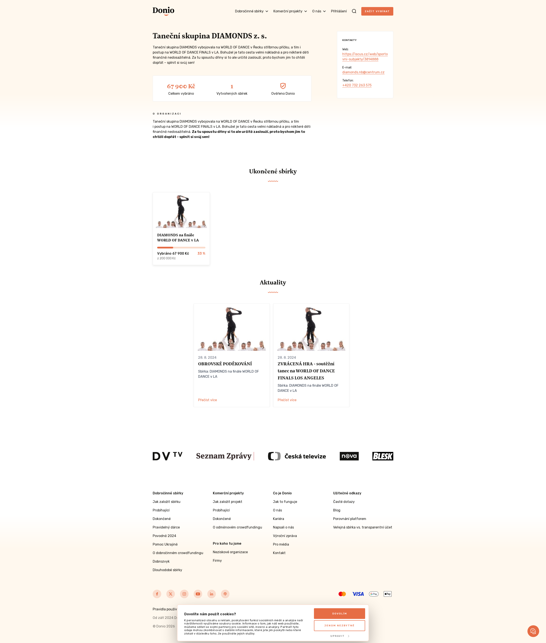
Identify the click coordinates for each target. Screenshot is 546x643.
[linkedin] (211, 594)
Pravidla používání (167, 609)
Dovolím (339, 613)
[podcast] (225, 594)
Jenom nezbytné (339, 625)
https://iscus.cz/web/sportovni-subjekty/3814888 (365, 56)
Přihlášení (339, 11)
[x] (170, 594)
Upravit (337, 635)
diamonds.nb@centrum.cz (363, 72)
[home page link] (163, 11)
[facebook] (157, 594)
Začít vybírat (377, 11)
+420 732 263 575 (357, 85)
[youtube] (198, 594)
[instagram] (184, 594)
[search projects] (354, 11)
